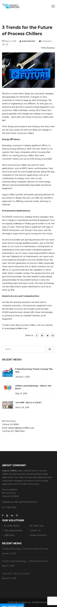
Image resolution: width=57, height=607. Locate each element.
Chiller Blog (9, 535)
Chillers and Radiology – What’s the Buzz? (25, 561)
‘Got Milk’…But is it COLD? (28, 402)
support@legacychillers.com (21, 428)
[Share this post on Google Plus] (53, 335)
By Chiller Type (37, 526)
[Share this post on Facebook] (37, 335)
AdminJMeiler (28, 41)
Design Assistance (38, 535)
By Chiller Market (12, 526)
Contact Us (35, 530)
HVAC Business (48, 48)
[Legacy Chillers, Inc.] (11, 6)
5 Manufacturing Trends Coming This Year (25, 548)
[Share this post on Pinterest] (42, 335)
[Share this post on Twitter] (47, 335)
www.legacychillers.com (16, 328)
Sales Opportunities (13, 530)
